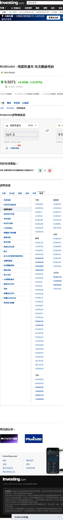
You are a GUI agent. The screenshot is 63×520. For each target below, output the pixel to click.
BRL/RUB (57, 228)
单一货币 (13, 12)
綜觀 (2, 108)
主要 (4, 193)
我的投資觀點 (8, 163)
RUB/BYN (39, 329)
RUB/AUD (57, 277)
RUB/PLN (39, 298)
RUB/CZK (39, 243)
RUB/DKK (39, 250)
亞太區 (12, 193)
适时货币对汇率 (42, 12)
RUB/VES (57, 216)
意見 (53, 8)
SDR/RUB (39, 369)
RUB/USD (39, 387)
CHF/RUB (39, 325)
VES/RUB (57, 220)
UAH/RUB (39, 341)
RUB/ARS (57, 204)
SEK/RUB (39, 310)
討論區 (26, 103)
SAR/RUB (39, 232)
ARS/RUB (57, 208)
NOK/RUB (39, 294)
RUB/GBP (39, 266)
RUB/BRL (57, 224)
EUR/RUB (39, 262)
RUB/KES (57, 243)
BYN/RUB (39, 333)
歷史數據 (10, 108)
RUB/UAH (39, 337)
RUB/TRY (39, 314)
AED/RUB (39, 208)
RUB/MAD (57, 247)
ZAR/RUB (57, 266)
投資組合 (17, 8)
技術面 (17, 103)
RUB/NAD (57, 250)
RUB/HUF (39, 274)
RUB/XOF (57, 258)
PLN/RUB (39, 302)
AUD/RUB (57, 281)
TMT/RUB (57, 289)
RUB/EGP (57, 239)
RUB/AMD (39, 345)
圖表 (37, 8)
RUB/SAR (39, 228)
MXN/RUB (39, 383)
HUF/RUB (39, 278)
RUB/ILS (38, 212)
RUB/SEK (39, 306)
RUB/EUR (39, 258)
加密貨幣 (28, 8)
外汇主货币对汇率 (26, 12)
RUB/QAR (39, 224)
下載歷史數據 (14, 148)
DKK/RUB (39, 254)
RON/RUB (39, 357)
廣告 (28, 464)
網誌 (4, 460)
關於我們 (29, 460)
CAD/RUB (39, 399)
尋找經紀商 (6, 429)
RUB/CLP (57, 212)
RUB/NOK (39, 290)
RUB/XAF (57, 254)
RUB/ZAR (57, 262)
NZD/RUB (57, 285)
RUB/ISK (38, 282)
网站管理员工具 (9, 472)
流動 (4, 464)
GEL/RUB (39, 361)
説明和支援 (30, 468)
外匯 (4, 12)
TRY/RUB (39, 317)
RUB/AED (39, 204)
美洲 (20, 193)
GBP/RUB (39, 270)
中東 (34, 193)
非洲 (27, 193)
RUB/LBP (39, 220)
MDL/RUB (39, 365)
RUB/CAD (39, 395)
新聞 (45, 8)
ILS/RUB (38, 216)
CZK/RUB (39, 247)
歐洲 (41, 193)
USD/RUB (39, 391)
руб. (9, 134)
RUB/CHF (39, 321)
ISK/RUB (38, 286)
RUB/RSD (39, 353)
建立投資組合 (8, 468)
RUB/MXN (39, 379)
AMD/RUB (39, 349)
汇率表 (54, 12)
